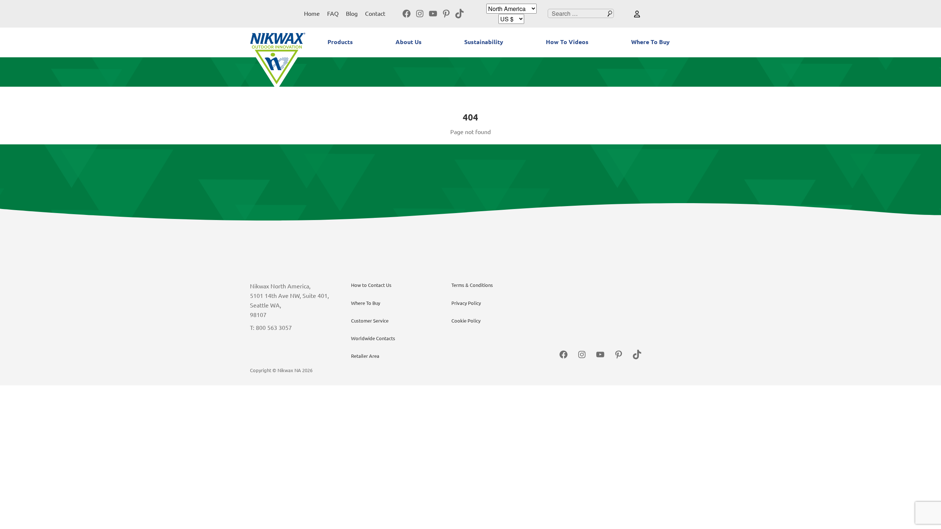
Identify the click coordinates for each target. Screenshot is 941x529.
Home (312, 13)
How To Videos (567, 42)
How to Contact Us (371, 285)
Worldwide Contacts (373, 338)
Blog (352, 13)
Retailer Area (365, 356)
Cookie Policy (465, 320)
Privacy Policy (466, 303)
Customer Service (370, 320)
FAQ (333, 13)
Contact (375, 13)
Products (340, 42)
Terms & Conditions (472, 285)
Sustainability (483, 42)
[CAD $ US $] (511, 19)
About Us (409, 42)
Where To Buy (650, 42)
